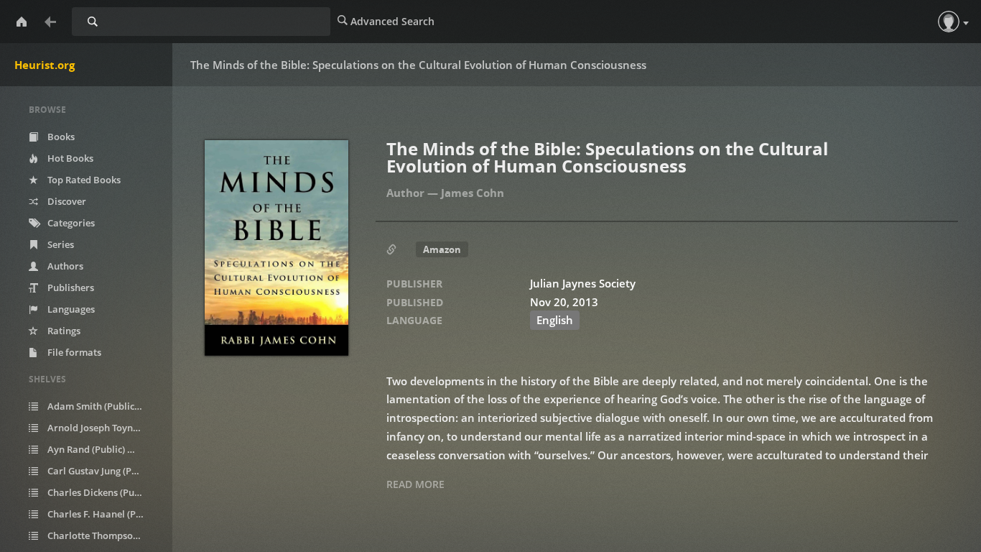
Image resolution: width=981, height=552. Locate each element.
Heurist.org (44, 65)
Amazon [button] (442, 249)
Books (60, 136)
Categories (70, 222)
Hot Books (69, 158)
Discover (65, 201)
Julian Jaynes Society (583, 283)
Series (59, 244)
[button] (948, 21)
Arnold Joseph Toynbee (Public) (103, 427)
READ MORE (415, 484)
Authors (64, 265)
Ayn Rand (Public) (93, 449)
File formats (73, 352)
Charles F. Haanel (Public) (103, 513)
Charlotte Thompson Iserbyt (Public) (103, 535)
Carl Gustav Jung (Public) (103, 470)
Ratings (62, 330)
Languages (70, 309)
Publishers (69, 287)
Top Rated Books (83, 179)
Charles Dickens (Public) (103, 492)
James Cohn (472, 192)
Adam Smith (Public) (99, 406)
